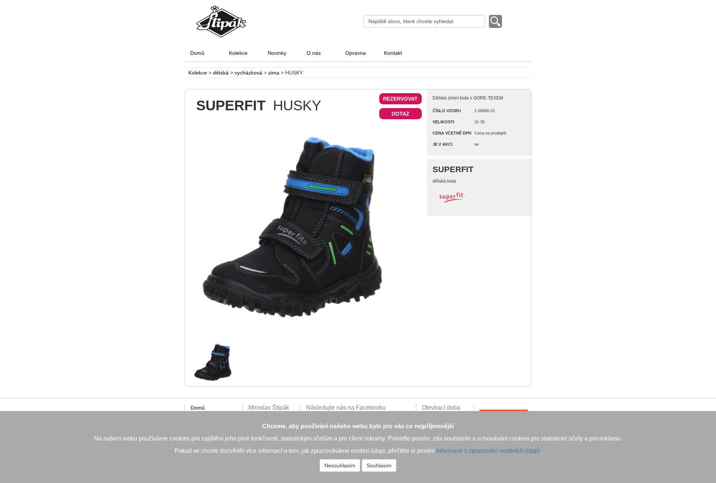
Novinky (277, 53)
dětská (221, 73)
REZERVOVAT (400, 99)
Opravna (355, 53)
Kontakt (393, 53)
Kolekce (238, 53)
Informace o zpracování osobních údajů (488, 451)
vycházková (248, 73)
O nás (314, 53)
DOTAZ (400, 114)
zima (273, 73)
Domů (197, 53)
